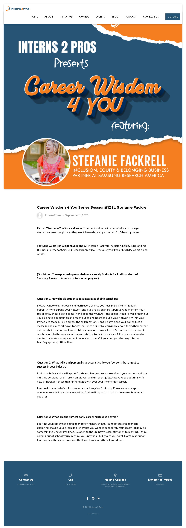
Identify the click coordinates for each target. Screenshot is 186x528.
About (49, 17)
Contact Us (151, 17)
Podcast (131, 17)
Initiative (66, 17)
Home (34, 17)
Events (100, 17)
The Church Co (93, 514)
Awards (84, 17)
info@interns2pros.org (26, 484)
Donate (173, 16)
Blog (115, 17)
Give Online (160, 484)
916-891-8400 (70, 484)
